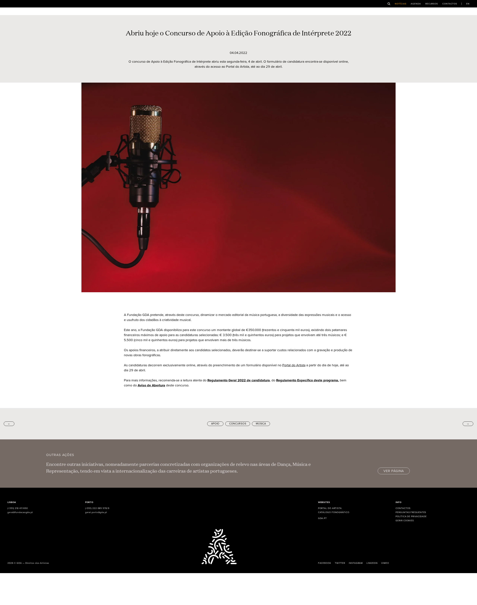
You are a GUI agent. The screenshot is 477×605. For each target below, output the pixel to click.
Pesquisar (389, 3)
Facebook (324, 563)
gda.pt (322, 518)
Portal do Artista (293, 365)
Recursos (431, 3)
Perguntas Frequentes (411, 512)
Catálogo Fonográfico (333, 512)
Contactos (449, 3)
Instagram (356, 563)
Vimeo (385, 563)
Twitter (340, 563)
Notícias (400, 3)
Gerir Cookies (405, 520)
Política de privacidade (411, 516)
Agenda (416, 3)
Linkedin (372, 563)
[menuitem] (468, 4)
